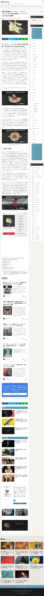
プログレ (18, 19)
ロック (34, 236)
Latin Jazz (35, 110)
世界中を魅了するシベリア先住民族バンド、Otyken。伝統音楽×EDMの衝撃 (21, 476)
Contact (30, 590)
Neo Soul (34, 122)
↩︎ (16, 274)
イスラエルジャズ (35, 195)
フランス (34, 188)
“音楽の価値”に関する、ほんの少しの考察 (21, 450)
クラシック (39, 209)
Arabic (34, 43)
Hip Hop (34, 89)
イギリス (34, 204)
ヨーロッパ (34, 174)
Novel (34, 150)
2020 (39, 183)
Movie (34, 34)
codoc (26, 398)
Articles (19, 503)
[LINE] (25, 39)
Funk (34, 84)
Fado (34, 75)
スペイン (39, 204)
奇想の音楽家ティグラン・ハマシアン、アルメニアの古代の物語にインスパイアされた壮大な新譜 (26, 6)
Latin (34, 114)
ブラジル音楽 (35, 172)
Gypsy (34, 86)
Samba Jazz (36, 111)
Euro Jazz (35, 105)
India (34, 92)
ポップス (34, 209)
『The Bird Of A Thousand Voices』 (10, 53)
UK (33, 211)
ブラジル (39, 174)
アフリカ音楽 (35, 206)
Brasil (34, 54)
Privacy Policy (25, 590)
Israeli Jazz (36, 108)
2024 (3, 19)
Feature (5, 3)
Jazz (9, 6)
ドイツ (40, 227)
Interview (16, 3)
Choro (35, 58)
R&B (33, 131)
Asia (33, 51)
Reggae (34, 133)
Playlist (12, 3)
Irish (33, 95)
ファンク (34, 225)
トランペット (38, 211)
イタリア (34, 220)
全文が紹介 (10, 274)
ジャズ (14, 19)
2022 (33, 179)
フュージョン (35, 227)
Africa (34, 40)
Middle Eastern (35, 120)
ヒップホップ (35, 232)
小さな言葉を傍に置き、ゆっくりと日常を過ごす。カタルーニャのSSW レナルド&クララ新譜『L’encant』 (21, 420)
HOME (3, 6)
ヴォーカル (38, 167)
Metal (34, 117)
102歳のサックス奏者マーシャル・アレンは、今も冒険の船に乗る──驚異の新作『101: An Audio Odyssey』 (36, 567)
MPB (35, 60)
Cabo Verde (35, 64)
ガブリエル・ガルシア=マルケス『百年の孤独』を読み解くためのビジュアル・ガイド (21, 428)
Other (34, 153)
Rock (34, 136)
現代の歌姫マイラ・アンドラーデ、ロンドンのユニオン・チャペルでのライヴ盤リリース (21, 441)
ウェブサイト (12, 178)
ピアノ (16, 19)
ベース (34, 190)
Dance (34, 70)
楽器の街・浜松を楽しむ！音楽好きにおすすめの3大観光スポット (21, 458)
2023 (37, 186)
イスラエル (34, 183)
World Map (21, 3)
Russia (34, 139)
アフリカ (34, 213)
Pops (34, 125)
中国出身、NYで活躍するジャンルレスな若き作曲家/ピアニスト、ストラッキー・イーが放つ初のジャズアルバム (21, 567)
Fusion (35, 106)
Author (16, 590)
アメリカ (39, 188)
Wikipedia (4, 272)
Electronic (34, 73)
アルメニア (6, 19)
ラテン (34, 229)
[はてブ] (18, 39)
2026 (37, 202)
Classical (34, 67)
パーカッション (35, 218)
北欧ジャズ (38, 236)
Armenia (34, 48)
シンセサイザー (10, 19)
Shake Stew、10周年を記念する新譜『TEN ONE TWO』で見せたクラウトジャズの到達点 (21, 552)
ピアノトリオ (35, 197)
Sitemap (20, 590)
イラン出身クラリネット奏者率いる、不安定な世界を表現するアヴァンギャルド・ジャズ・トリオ (7, 567)
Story (34, 158)
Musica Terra (19, 398)
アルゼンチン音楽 (35, 234)
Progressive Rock (19, 18)
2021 (33, 186)
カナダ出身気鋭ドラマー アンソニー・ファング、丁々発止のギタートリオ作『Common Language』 (7, 552)
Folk (33, 81)
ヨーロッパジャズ (35, 181)
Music (9, 3)
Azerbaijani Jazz (36, 103)
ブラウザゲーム (16, 77)
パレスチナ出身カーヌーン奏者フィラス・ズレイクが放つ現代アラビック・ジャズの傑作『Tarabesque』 (22, 581)
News (2, 3)
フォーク (38, 229)
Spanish (34, 142)
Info (13, 590)
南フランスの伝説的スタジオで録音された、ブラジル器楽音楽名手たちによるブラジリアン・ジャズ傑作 (36, 552)
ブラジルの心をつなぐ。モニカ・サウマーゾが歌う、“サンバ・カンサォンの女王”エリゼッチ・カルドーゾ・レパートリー (21, 412)
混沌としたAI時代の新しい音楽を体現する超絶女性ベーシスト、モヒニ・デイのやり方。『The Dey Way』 (21, 468)
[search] (41, 11)
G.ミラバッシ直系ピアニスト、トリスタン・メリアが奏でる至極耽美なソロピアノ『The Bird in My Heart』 (7, 581)
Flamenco (34, 78)
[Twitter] (11, 39)
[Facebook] (5, 39)
